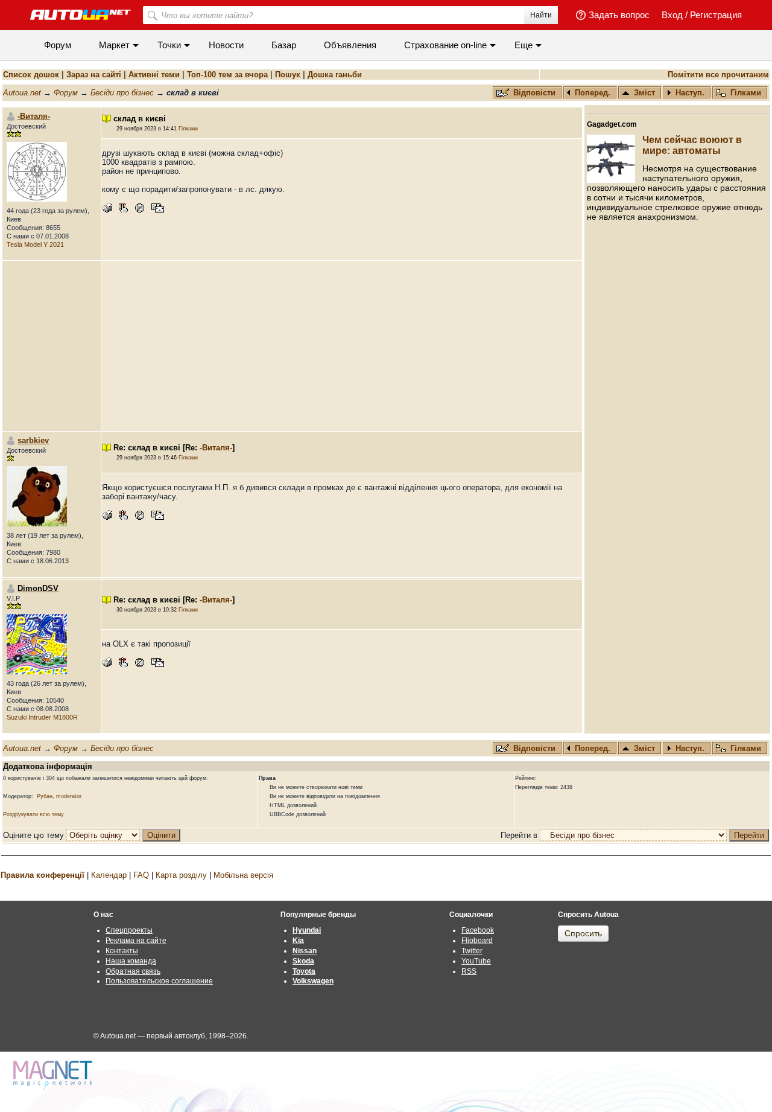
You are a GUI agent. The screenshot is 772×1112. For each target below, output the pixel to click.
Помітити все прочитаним (718, 74)
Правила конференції (42, 875)
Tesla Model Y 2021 (35, 244)
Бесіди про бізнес (122, 92)
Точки (169, 45)
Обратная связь (133, 971)
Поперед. (592, 92)
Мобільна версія (243, 875)
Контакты (122, 951)
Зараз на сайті (93, 74)
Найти (541, 15)
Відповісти (535, 92)
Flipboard (477, 940)
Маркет (114, 45)
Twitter (471, 951)
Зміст (644, 92)
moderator (68, 796)
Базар (283, 45)
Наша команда (131, 961)
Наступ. (690, 92)
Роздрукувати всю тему (33, 814)
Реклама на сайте (136, 940)
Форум (57, 45)
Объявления (350, 45)
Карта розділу (181, 875)
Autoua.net (22, 92)
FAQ (141, 875)
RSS (468, 971)
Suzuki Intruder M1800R (42, 717)
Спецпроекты (129, 930)
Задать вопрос (619, 15)
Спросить (583, 933)
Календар (109, 875)
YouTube (476, 961)
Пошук (287, 74)
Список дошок (31, 74)
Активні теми (154, 74)
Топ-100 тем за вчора (227, 74)
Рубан (44, 796)
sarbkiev (33, 440)
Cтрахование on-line (445, 45)
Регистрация (716, 15)
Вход (672, 15)
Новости (226, 45)
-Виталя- (33, 116)
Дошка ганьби (335, 74)
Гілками (746, 92)
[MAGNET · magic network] (54, 1075)
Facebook (477, 930)
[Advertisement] (342, 345)
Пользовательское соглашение (159, 981)
